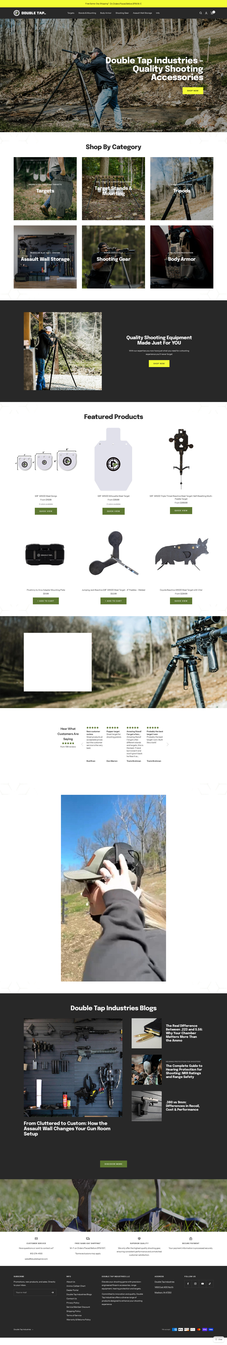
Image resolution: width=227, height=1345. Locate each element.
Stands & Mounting (87, 13)
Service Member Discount (78, 1307)
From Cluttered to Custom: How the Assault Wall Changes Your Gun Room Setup (67, 1129)
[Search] (201, 13)
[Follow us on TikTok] (209, 1283)
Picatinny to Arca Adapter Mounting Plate (46, 590)
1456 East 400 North (164, 1287)
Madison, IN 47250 (163, 1292)
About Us (70, 1281)
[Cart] (212, 13)
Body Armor (105, 13)
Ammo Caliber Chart (75, 1286)
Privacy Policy (72, 1303)
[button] (83, 744)
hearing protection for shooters (183, 1062)
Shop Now (193, 91)
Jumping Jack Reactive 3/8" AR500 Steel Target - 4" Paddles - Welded (113, 590)
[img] (68, 743)
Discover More (113, 1164)
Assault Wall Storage (142, 13)
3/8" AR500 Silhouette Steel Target (114, 496)
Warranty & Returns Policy (78, 1319)
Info (158, 13)
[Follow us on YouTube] (202, 1283)
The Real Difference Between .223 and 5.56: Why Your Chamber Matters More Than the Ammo (184, 1033)
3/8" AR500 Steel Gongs (46, 496)
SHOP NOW (159, 363)
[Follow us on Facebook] (188, 1283)
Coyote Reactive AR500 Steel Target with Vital (181, 590)
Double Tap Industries (164, 1281)
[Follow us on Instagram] (195, 1283)
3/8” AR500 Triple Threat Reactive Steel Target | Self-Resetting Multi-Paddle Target (181, 497)
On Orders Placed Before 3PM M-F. (126, 3)
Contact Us (71, 1298)
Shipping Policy (73, 1311)
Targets (70, 13)
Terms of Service (73, 1315)
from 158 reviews (68, 746)
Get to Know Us (57, 680)
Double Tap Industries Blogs (79, 1294)
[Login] (206, 13)
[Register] (52, 1292)
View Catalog (113, 1211)
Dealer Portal (72, 1290)
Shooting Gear (122, 13)
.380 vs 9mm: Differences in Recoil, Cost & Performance (183, 1106)
